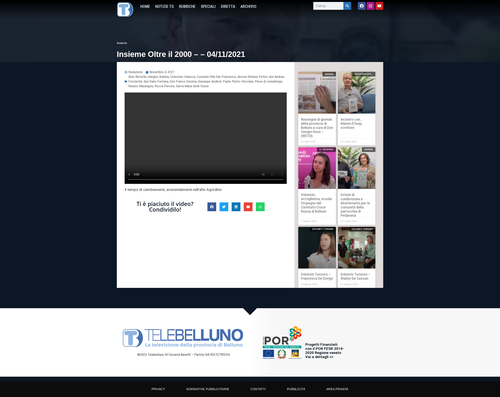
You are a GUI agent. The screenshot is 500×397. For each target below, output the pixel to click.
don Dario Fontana (156, 81)
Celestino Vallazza (182, 77)
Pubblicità (296, 389)
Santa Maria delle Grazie (192, 86)
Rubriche (187, 6)
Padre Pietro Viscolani (238, 81)
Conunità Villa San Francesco (216, 77)
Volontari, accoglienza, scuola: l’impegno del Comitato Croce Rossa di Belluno (316, 203)
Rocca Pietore (164, 86)
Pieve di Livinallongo (268, 81)
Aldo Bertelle (137, 77)
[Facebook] (362, 6)
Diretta (228, 6)
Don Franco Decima (183, 81)
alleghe (153, 77)
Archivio (248, 6)
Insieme (122, 43)
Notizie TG (164, 6)
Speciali (208, 6)
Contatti (258, 389)
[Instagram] (370, 6)
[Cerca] (347, 6)
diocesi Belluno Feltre (252, 77)
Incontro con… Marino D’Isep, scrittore (351, 124)
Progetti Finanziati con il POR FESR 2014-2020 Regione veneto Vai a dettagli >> (324, 350)
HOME (145, 6)
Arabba (164, 77)
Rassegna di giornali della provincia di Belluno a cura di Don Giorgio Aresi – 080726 (317, 128)
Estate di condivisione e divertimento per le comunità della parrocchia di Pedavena (355, 205)
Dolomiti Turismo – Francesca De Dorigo (317, 276)
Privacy (158, 389)
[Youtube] (379, 6)
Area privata (337, 389)
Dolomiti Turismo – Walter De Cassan (356, 276)
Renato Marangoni (140, 86)
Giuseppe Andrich (209, 81)
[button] (211, 206)
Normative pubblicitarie (207, 389)
